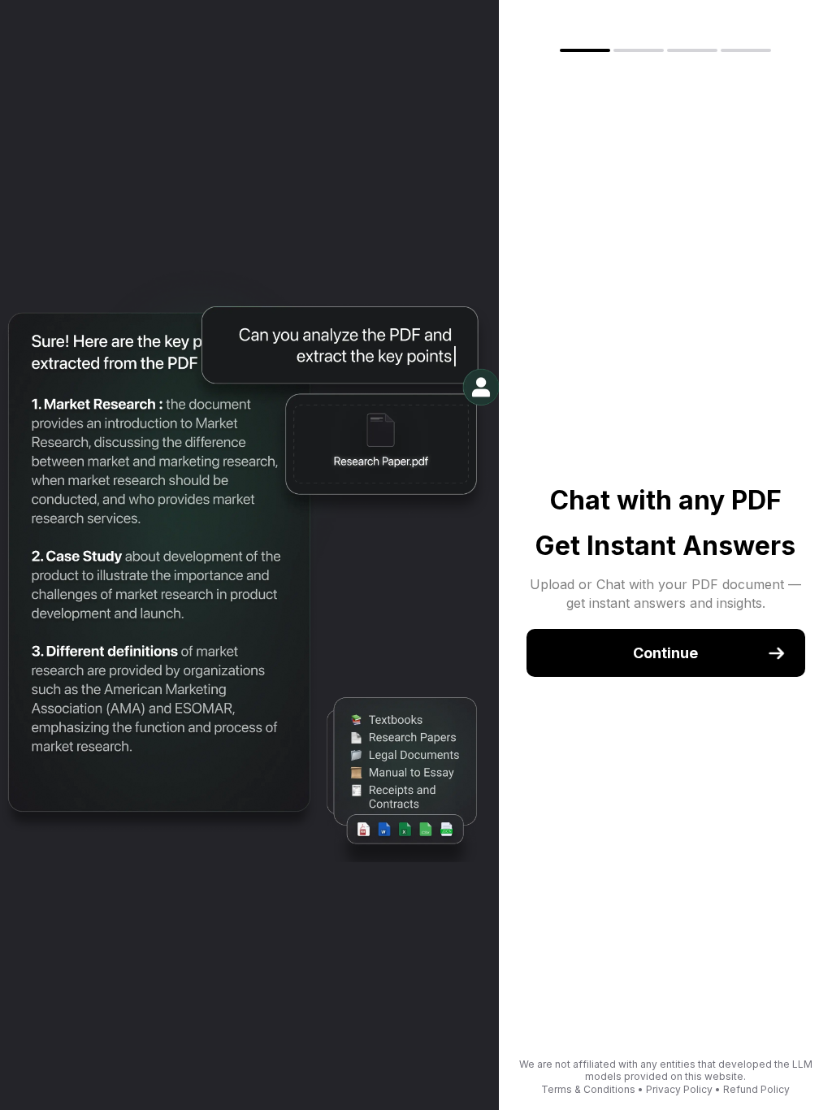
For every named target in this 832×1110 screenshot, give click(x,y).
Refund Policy (756, 1089)
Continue (665, 652)
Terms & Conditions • (593, 1089)
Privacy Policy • (684, 1089)
